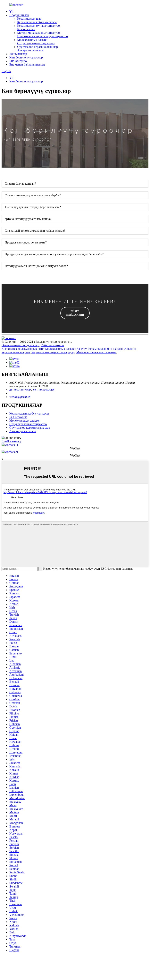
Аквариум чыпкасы (30, 50)
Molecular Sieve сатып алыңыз (96, 352)
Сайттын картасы (52, 345)
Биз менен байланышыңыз (27, 64)
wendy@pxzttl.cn (19, 396)
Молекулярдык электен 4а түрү (66, 348)
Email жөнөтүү (11, 441)
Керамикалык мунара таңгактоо (38, 25)
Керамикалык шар (29, 18)
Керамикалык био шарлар (105, 348)
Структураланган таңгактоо (35, 43)
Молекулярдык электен (32, 39)
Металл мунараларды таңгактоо (38, 32)
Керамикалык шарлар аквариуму (53, 352)
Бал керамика (26, 29)
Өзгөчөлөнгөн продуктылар (20, 345)
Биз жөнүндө (18, 61)
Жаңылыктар (18, 54)
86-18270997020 (20, 389)
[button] (75, 313)
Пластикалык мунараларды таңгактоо (42, 36)
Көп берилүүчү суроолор (26, 57)
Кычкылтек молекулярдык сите (23, 348)
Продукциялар (19, 15)
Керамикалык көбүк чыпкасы (37, 22)
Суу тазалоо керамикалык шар (37, 46)
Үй (11, 11)
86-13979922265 (43, 389)
